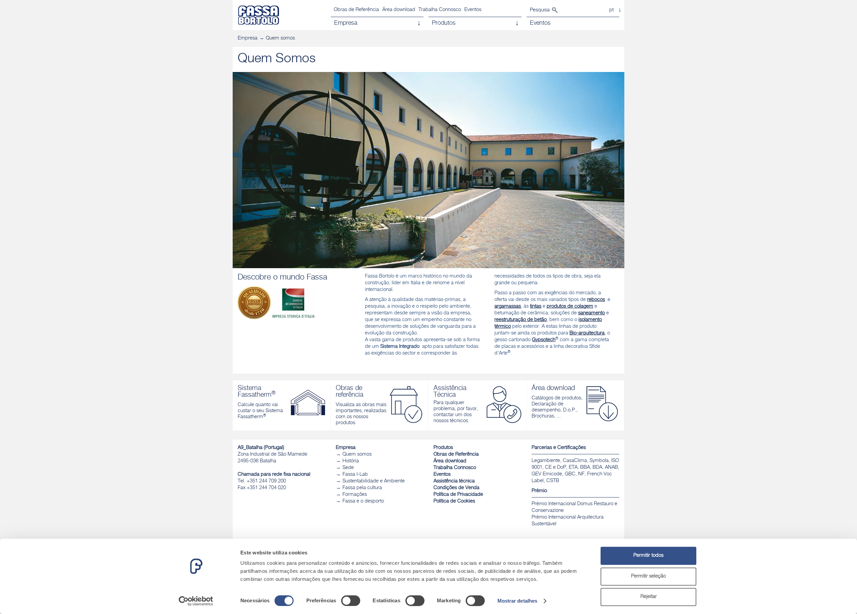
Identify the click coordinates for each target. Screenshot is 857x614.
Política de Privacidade (458, 494)
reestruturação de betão (520, 319)
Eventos (472, 9)
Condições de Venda (456, 487)
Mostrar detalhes (517, 601)
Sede (348, 467)
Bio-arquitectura (587, 333)
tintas (535, 306)
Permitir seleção (648, 576)
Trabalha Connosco (439, 9)
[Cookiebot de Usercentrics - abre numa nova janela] (196, 601)
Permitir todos (648, 555)
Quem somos (280, 38)
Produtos (443, 447)
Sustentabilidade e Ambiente (373, 481)
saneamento (591, 313)
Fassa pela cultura (362, 487)
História (350, 461)
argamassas (507, 306)
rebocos (596, 299)
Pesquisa (540, 10)
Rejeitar (648, 596)
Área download (398, 9)
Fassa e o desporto (363, 501)
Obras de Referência (356, 9)
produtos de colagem (570, 306)
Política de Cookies (454, 501)
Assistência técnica (454, 481)
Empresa (247, 38)
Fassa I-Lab (355, 474)
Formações (354, 494)
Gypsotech (543, 339)
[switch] (350, 600)
